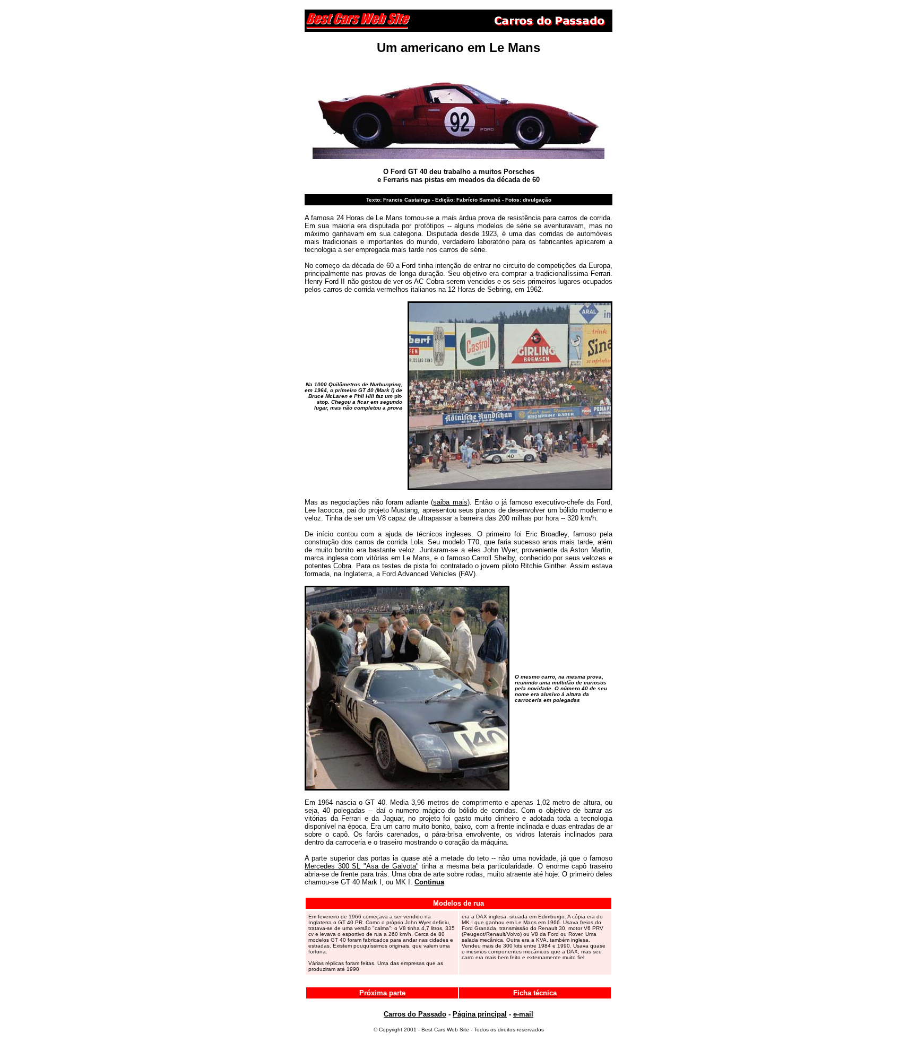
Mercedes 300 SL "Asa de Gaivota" (362, 866)
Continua (429, 882)
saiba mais (450, 502)
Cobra (342, 566)
